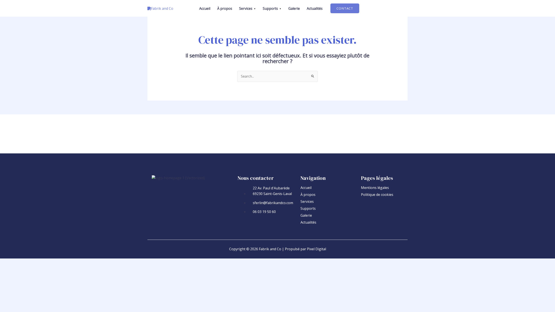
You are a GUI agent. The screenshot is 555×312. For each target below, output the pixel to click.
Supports (308, 208)
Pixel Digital (316, 249)
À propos (307, 194)
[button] (344, 8)
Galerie (306, 215)
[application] (254, 8)
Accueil (306, 187)
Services (307, 201)
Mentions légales (375, 187)
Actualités (308, 222)
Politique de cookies (377, 194)
